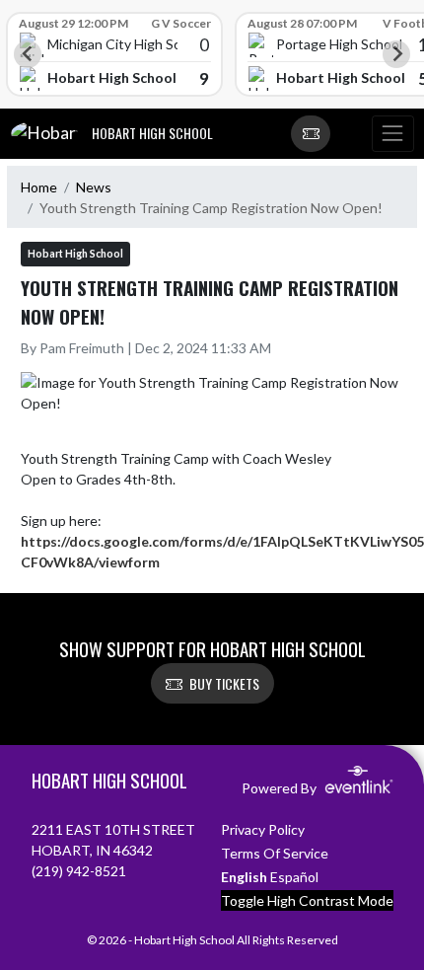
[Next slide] (396, 54)
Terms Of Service (274, 853)
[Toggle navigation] (392, 134)
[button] (310, 134)
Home (39, 187)
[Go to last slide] (27, 54)
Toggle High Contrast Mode (307, 900)
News (93, 187)
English (244, 876)
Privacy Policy (263, 829)
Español (294, 876)
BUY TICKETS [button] (224, 683)
